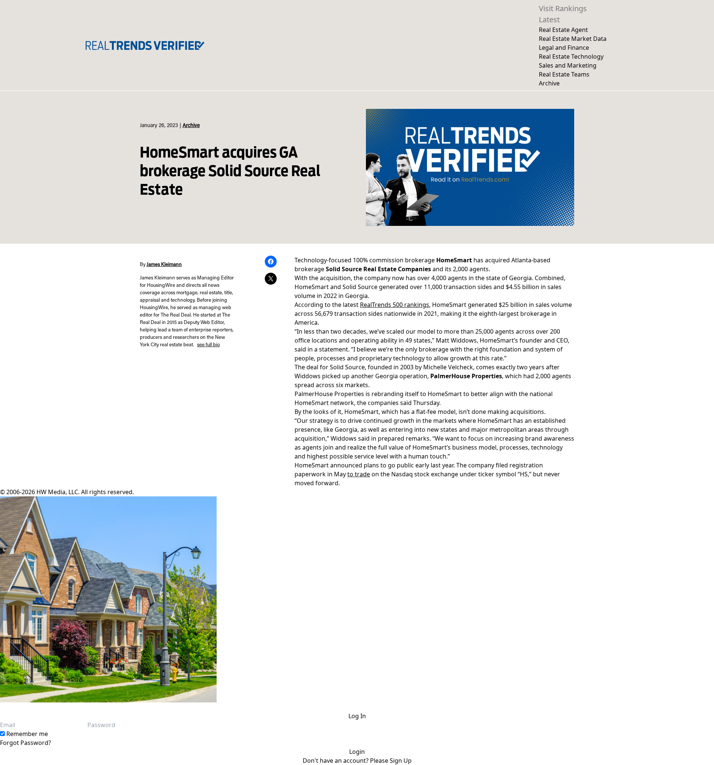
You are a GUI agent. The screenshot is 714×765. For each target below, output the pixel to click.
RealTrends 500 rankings (394, 305)
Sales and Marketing (567, 65)
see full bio (208, 345)
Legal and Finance (564, 47)
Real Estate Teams (564, 74)
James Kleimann (164, 265)
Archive (549, 83)
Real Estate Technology (571, 56)
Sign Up (401, 760)
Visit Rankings (563, 8)
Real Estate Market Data (573, 39)
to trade (358, 474)
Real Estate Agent (563, 30)
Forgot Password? (25, 743)
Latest (549, 19)
